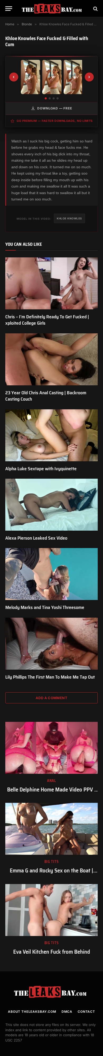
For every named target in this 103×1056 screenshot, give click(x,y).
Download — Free (54, 108)
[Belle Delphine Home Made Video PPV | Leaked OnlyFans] (51, 748)
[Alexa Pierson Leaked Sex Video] (51, 505)
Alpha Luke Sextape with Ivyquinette (41, 468)
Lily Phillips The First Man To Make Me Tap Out (50, 677)
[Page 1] (46, 98)
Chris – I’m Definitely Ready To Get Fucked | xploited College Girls (47, 320)
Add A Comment (51, 698)
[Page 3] (54, 98)
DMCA (67, 1012)
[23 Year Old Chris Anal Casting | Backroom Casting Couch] (51, 359)
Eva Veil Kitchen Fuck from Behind (51, 951)
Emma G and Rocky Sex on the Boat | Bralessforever (51, 874)
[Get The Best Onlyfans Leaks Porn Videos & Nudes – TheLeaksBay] (53, 8)
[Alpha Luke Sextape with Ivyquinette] (51, 435)
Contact (86, 1012)
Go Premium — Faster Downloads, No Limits (55, 121)
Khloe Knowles (69, 218)
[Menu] (8, 9)
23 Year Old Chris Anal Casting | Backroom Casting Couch (45, 396)
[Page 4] (58, 98)
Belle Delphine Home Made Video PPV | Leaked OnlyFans (51, 793)
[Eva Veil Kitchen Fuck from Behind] (51, 910)
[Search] (95, 9)
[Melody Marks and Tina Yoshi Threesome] (51, 574)
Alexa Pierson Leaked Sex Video (36, 538)
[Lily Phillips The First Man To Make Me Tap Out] (51, 644)
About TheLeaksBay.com (32, 1012)
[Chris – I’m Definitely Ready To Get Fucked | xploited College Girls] (51, 283)
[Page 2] (50, 98)
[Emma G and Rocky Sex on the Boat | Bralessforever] (51, 829)
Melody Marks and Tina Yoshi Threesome (44, 607)
